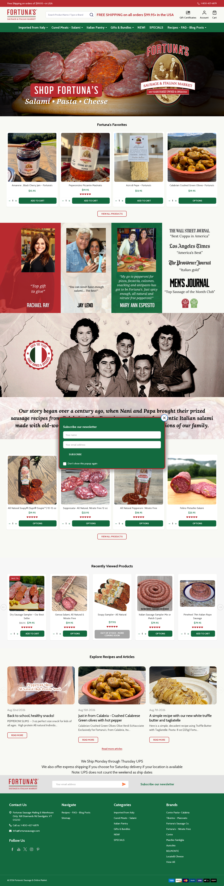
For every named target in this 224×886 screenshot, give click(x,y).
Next (220, 607)
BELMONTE (172, 851)
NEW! (141, 27)
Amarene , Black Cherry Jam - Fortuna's (32, 185)
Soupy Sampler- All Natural (112, 614)
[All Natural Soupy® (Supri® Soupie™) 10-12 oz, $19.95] (32, 480)
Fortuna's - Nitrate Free (178, 829)
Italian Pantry (96, 27)
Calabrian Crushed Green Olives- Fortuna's (192, 185)
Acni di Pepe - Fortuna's (138, 185)
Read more (17, 735)
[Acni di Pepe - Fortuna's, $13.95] (138, 157)
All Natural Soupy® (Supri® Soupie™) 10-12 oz (32, 508)
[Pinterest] (38, 849)
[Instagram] (31, 849)
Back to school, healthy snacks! (30, 715)
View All (170, 862)
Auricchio (171, 845)
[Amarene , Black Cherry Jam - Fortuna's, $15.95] (32, 157)
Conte (169, 834)
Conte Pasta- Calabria (177, 812)
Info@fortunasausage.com (26, 830)
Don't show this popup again (82, 463)
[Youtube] (19, 849)
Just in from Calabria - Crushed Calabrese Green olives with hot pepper (109, 717)
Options (197, 200)
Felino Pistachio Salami (192, 508)
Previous (4, 607)
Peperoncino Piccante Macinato (85, 185)
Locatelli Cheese (175, 856)
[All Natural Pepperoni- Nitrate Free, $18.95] (138, 480)
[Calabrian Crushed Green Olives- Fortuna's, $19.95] (192, 157)
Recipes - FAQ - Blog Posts (185, 27)
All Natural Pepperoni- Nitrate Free (138, 508)
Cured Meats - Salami (66, 27)
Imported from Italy (31, 27)
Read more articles (112, 748)
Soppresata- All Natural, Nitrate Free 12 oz (85, 508)
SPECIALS (156, 27)
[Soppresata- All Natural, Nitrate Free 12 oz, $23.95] (85, 480)
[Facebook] (12, 849)
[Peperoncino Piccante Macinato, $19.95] (85, 157)
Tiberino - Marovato (176, 818)
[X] (25, 849)
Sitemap (66, 818)
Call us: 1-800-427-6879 (26, 825)
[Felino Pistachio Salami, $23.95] (192, 480)
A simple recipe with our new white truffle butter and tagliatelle (180, 717)
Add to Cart (37, 200)
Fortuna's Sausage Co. (177, 823)
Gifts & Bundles (121, 27)
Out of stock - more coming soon (112, 634)
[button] (164, 417)
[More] (47, 27)
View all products (112, 213)
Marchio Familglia (175, 840)
